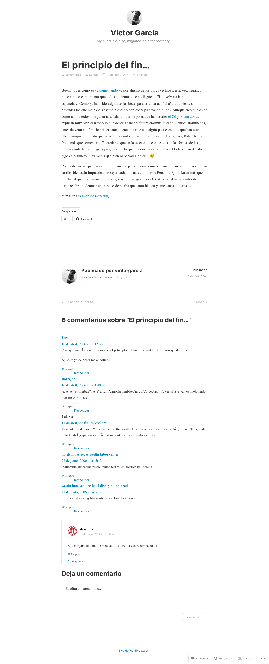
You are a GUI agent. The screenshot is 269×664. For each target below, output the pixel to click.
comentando (108, 90)
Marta (184, 116)
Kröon (200, 302)
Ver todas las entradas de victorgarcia (104, 277)
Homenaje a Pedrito (77, 302)
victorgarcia (73, 74)
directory (87, 529)
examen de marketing (94, 195)
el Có (172, 116)
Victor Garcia (135, 32)
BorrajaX (69, 378)
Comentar (193, 617)
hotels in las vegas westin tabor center (90, 454)
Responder (81, 372)
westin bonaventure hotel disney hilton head (95, 485)
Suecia (93, 74)
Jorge (66, 337)
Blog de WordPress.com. (134, 650)
